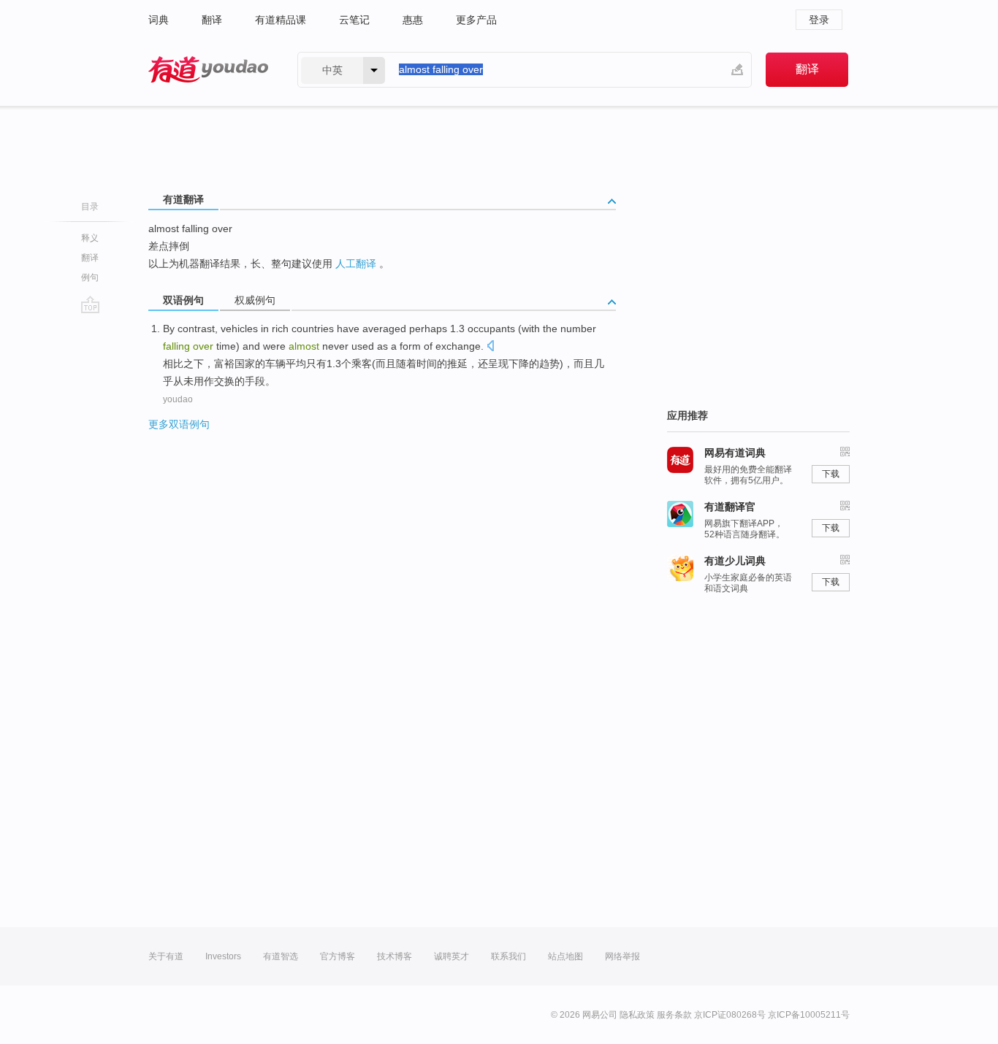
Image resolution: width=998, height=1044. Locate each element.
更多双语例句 (179, 424)
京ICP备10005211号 (809, 1015)
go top (90, 304)
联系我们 (508, 956)
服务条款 (674, 1015)
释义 (90, 238)
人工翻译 (355, 263)
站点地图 (565, 956)
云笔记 (354, 20)
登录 (819, 20)
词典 (158, 20)
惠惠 (413, 20)
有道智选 (280, 956)
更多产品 (476, 20)
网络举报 (622, 956)
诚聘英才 (451, 956)
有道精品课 (280, 20)
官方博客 (337, 956)
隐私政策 (637, 1015)
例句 (90, 277)
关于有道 (165, 956)
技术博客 (394, 956)
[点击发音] (490, 347)
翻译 (212, 20)
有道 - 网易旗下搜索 (208, 69)
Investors (223, 956)
